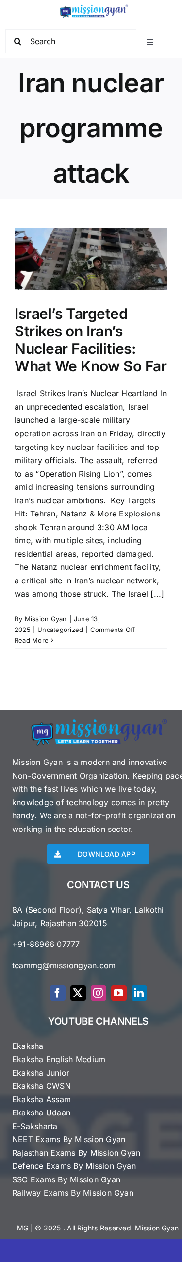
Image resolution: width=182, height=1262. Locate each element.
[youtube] (119, 993)
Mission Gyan (46, 619)
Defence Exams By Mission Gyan (74, 1166)
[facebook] (58, 993)
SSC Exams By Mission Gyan (66, 1179)
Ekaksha (28, 1046)
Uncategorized (60, 629)
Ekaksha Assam (41, 1099)
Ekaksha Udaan (41, 1112)
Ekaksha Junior (40, 1073)
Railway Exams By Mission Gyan (72, 1192)
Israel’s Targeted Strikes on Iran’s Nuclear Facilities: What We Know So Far (90, 340)
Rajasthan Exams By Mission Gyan (76, 1153)
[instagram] (98, 993)
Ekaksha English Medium (58, 1059)
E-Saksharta (35, 1126)
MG (22, 1228)
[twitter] (78, 993)
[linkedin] (139, 993)
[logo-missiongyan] (93, 6)
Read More (32, 640)
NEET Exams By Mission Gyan (68, 1139)
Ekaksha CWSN (41, 1086)
